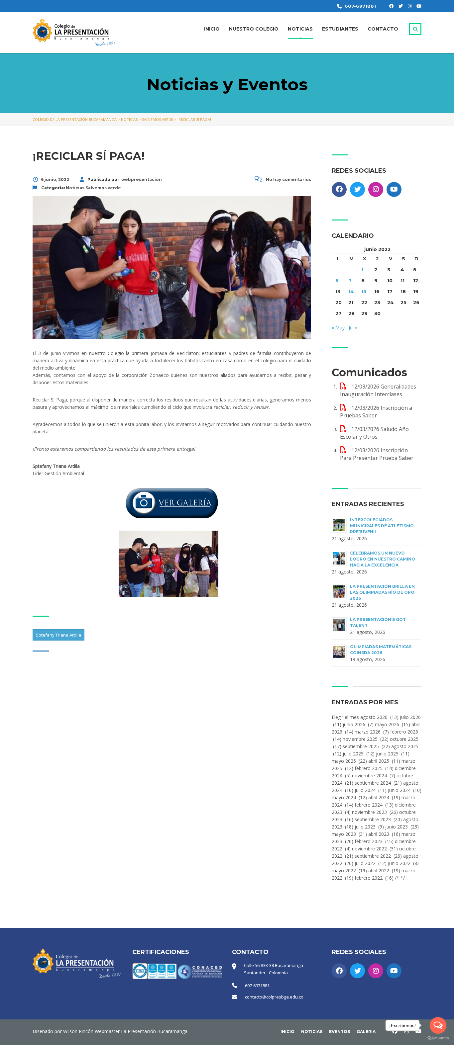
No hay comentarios (288, 179)
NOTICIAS (300, 29)
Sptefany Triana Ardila (58, 635)
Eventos (339, 1031)
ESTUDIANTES (340, 29)
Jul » (353, 327)
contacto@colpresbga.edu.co (274, 997)
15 (363, 292)
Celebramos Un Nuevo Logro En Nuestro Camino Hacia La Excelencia (382, 559)
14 (351, 292)
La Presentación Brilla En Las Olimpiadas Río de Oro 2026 (382, 592)
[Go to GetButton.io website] (438, 1038)
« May (338, 327)
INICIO (212, 29)
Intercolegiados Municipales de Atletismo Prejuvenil (382, 525)
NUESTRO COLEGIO (254, 29)
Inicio (287, 1031)
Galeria (366, 1031)
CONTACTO (383, 29)
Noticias (311, 1031)
